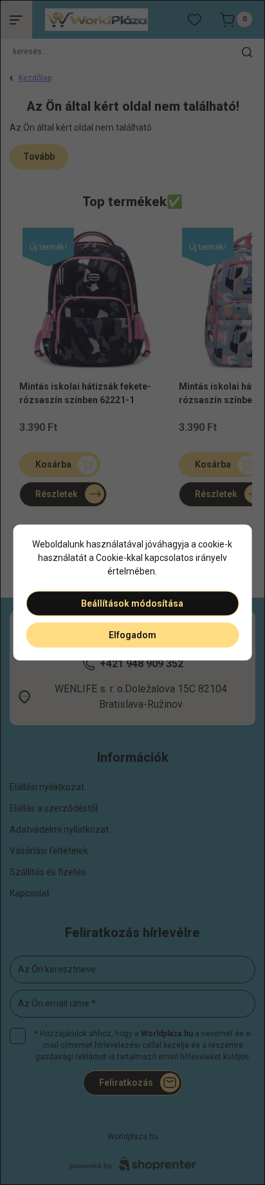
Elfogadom (132, 635)
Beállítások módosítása (132, 603)
